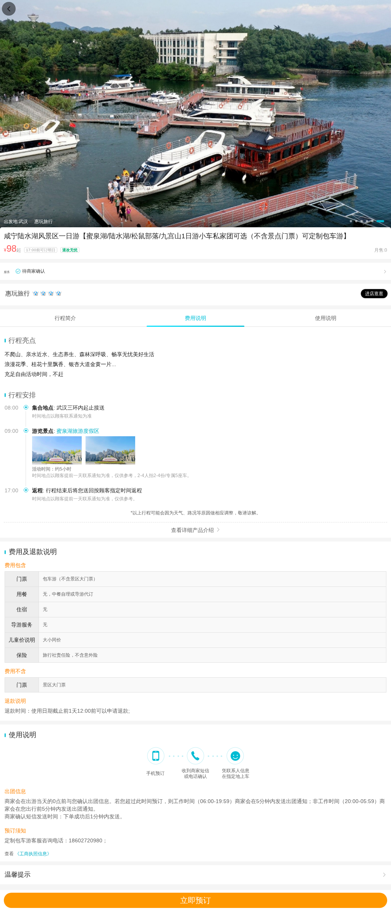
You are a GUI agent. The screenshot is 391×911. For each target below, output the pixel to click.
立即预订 (195, 900)
